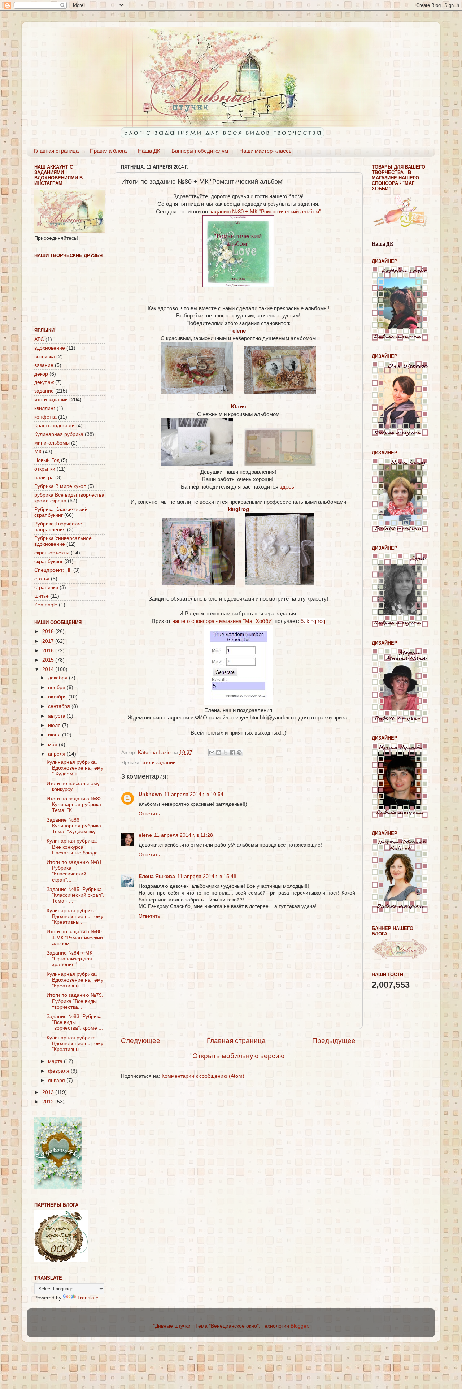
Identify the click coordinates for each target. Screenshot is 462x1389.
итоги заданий (159, 762)
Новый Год (47, 460)
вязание (43, 365)
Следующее (140, 1040)
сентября (59, 706)
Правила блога (108, 151)
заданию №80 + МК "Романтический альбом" (265, 212)
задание (44, 391)
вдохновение (49, 348)
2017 (48, 641)
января (57, 1080)
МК (38, 451)
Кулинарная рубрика (58, 434)
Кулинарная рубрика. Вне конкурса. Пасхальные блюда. (73, 846)
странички (46, 587)
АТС (39, 339)
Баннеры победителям (199, 151)
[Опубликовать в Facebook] (232, 752)
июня (55, 734)
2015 (48, 660)
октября (58, 697)
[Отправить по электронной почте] (211, 752)
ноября (57, 687)
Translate (88, 1298)
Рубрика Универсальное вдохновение (63, 541)
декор (41, 374)
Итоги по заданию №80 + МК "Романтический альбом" (75, 937)
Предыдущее (334, 1040)
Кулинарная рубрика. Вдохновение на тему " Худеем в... (75, 768)
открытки (44, 469)
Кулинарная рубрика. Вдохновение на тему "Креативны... (75, 916)
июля (55, 725)
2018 (48, 631)
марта (56, 1061)
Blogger (299, 1326)
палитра (44, 477)
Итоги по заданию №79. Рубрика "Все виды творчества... (75, 1000)
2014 (48, 669)
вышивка (44, 356)
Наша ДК (149, 151)
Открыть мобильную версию (238, 1056)
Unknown (150, 794)
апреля (57, 754)
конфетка (45, 417)
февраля (59, 1071)
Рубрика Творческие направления (58, 526)
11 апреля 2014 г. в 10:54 (193, 794)
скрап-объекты (51, 552)
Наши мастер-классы (266, 151)
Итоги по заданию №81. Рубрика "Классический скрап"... (75, 871)
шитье (41, 596)
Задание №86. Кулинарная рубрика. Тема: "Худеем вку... (75, 825)
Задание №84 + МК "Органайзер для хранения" (69, 958)
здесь (287, 487)
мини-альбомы (52, 443)
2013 (48, 1092)
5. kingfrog (313, 621)
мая (53, 744)
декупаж (44, 382)
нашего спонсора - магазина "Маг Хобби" (223, 621)
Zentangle (45, 604)
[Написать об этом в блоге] (218, 752)
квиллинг (44, 408)
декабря (58, 677)
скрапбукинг (48, 561)
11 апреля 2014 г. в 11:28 (183, 835)
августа (57, 716)
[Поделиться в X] (225, 752)
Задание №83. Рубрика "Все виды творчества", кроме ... (75, 1022)
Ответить (149, 814)
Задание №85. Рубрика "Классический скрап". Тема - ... (75, 895)
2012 (48, 1101)
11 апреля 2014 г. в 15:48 (206, 876)
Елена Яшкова (157, 876)
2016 (48, 650)
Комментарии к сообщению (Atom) (203, 1076)
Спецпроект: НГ (53, 570)
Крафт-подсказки (54, 425)
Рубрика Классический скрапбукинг (61, 512)
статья (41, 578)
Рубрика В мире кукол (60, 486)
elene (145, 835)
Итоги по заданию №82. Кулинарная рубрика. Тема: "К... (75, 804)
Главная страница (56, 151)
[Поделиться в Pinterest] (239, 752)
